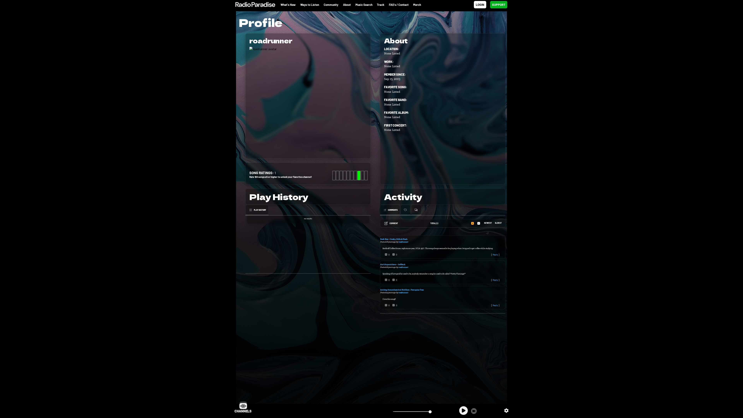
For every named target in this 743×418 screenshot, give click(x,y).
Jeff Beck (401, 264)
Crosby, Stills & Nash (398, 239)
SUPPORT (498, 4)
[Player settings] (506, 410)
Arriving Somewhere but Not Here (394, 290)
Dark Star (384, 239)
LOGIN (480, 4)
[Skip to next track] (474, 411)
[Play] (463, 410)
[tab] (257, 210)
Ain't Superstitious (388, 264)
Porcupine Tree (417, 290)
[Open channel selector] (243, 405)
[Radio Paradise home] (253, 5)
